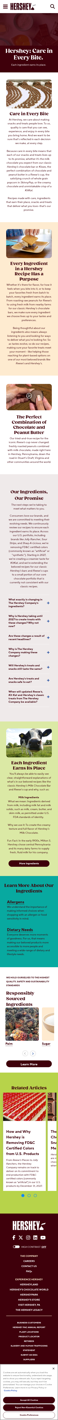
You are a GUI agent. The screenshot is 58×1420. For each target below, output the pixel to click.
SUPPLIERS (29, 1359)
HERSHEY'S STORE (29, 1299)
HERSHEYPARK (29, 1294)
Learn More (29, 1064)
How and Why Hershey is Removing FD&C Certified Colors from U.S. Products (22, 1142)
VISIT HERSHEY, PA (29, 1305)
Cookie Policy (10, 1390)
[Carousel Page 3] (35, 1195)
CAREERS (29, 1261)
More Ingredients (29, 863)
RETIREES (29, 1341)
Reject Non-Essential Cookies (29, 1407)
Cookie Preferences (29, 1415)
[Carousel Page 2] (29, 1195)
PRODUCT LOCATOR (29, 1336)
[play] (29, 396)
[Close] (53, 1368)
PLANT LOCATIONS (29, 1332)
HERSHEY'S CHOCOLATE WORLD (29, 1289)
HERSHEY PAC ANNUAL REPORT (29, 1327)
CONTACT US (29, 1266)
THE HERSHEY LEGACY (29, 1310)
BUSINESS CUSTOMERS (29, 1323)
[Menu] (5, 6)
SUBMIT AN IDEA (29, 1355)
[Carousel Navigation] (29, 1053)
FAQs (29, 1271)
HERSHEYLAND (29, 1284)
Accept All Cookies (29, 1400)
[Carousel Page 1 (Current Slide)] (22, 1195)
